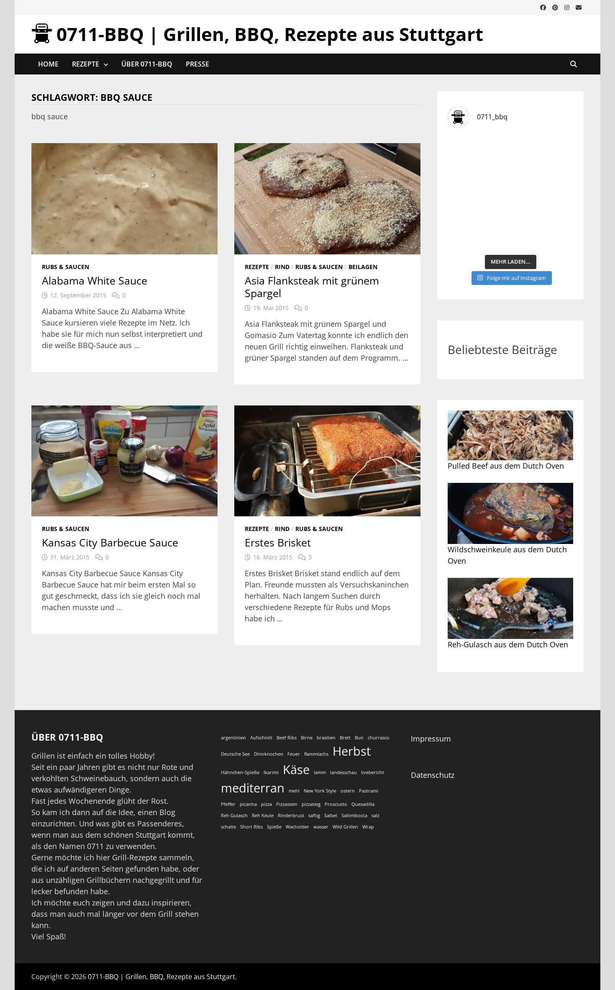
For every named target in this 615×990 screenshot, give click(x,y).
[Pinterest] (556, 7)
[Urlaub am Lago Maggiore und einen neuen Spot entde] (478, 231)
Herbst (352, 751)
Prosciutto (336, 804)
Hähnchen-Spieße (240, 772)
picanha (248, 804)
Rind (282, 267)
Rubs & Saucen (65, 267)
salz (375, 815)
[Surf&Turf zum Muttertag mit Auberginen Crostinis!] (542, 231)
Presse (197, 64)
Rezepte (85, 64)
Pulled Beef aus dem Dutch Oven (506, 466)
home (48, 64)
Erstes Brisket (278, 542)
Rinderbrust (291, 815)
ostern (348, 791)
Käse (296, 769)
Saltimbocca (354, 815)
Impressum (431, 739)
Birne (307, 738)
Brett (345, 738)
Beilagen (362, 267)
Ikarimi (271, 772)
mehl (294, 791)
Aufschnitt (261, 738)
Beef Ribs (287, 738)
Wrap (368, 827)
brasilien (326, 738)
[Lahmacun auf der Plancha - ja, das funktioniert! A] (542, 193)
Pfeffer (228, 804)
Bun (359, 738)
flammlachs (316, 754)
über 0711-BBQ (146, 64)
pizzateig (311, 804)
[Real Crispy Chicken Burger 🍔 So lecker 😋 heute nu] (478, 155)
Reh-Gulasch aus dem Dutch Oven (508, 644)
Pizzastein (286, 804)
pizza (266, 804)
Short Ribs (251, 827)
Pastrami (368, 791)
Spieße (274, 827)
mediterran (252, 788)
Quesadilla (362, 804)
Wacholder (297, 827)
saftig (314, 815)
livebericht (372, 772)
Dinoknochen (268, 754)
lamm (320, 772)
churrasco (379, 738)
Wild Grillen (345, 827)
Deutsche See (235, 754)
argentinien (233, 738)
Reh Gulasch (234, 815)
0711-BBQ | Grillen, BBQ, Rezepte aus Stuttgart (269, 33)
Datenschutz (432, 775)
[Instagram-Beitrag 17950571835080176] (478, 193)
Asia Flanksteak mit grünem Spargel (312, 286)
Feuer (293, 754)
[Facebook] (544, 7)
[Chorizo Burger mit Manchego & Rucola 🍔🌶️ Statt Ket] (542, 155)
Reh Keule (263, 815)
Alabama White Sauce (94, 280)
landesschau (343, 772)
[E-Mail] (579, 7)
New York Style (320, 791)
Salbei (330, 815)
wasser (320, 827)
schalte (228, 827)
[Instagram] (568, 7)
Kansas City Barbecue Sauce (110, 542)
